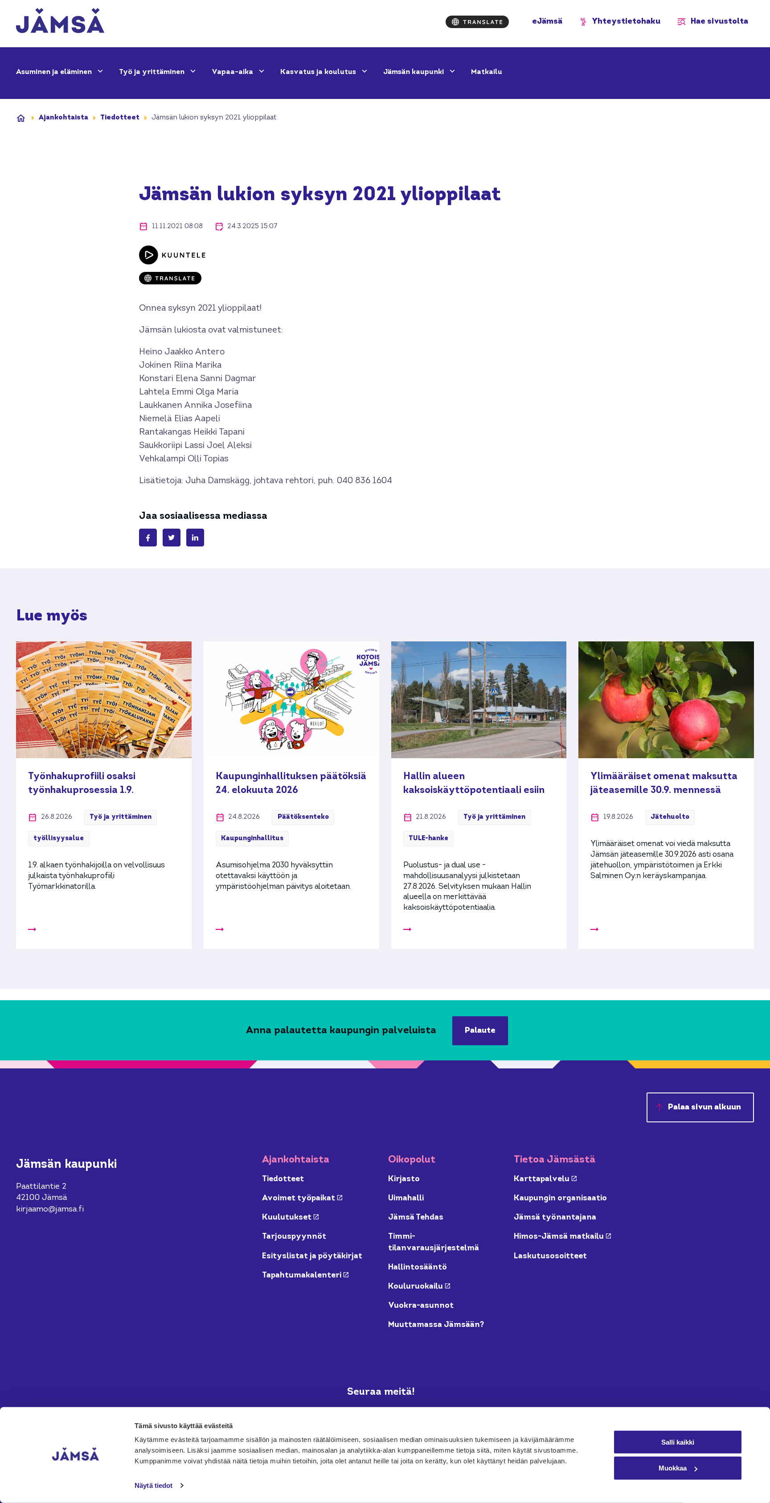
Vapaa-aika (233, 72)
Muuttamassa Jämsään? (436, 1325)
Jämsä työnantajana (555, 1217)
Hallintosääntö (417, 1267)
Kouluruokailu (419, 1286)
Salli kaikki (677, 1442)
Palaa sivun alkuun (704, 1107)
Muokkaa (673, 1468)
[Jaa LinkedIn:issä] (195, 537)
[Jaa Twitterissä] (171, 537)
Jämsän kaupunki (414, 72)
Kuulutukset (290, 1217)
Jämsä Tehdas (415, 1217)
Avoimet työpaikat (302, 1198)
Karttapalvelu (545, 1179)
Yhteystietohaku (626, 21)
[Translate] (477, 22)
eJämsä (547, 21)
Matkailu (486, 72)
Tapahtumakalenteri (305, 1275)
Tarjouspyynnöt (294, 1236)
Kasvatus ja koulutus (319, 72)
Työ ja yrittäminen (152, 72)
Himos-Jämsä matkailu (562, 1236)
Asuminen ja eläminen (55, 72)
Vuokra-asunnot (421, 1306)
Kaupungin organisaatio (560, 1198)
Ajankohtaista (63, 117)
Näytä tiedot (153, 1485)
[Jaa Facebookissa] (148, 537)
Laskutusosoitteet (550, 1256)
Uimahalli (406, 1198)
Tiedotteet (119, 117)
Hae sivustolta (719, 21)
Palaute (480, 1031)
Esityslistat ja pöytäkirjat (312, 1256)
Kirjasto (404, 1179)
